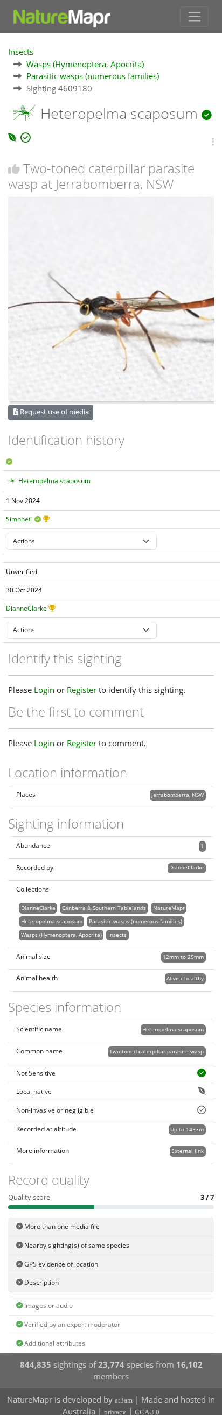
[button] (213, 141)
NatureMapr (169, 907)
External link (187, 1151)
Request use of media (53, 411)
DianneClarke (26, 608)
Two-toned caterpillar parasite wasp (156, 1051)
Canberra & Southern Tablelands (104, 907)
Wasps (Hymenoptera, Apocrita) (85, 64)
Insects (20, 51)
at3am (124, 1400)
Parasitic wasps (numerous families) (92, 75)
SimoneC (19, 518)
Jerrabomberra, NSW (177, 794)
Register (81, 689)
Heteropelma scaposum (54, 480)
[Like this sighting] (14, 168)
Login (44, 689)
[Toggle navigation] (194, 16)
